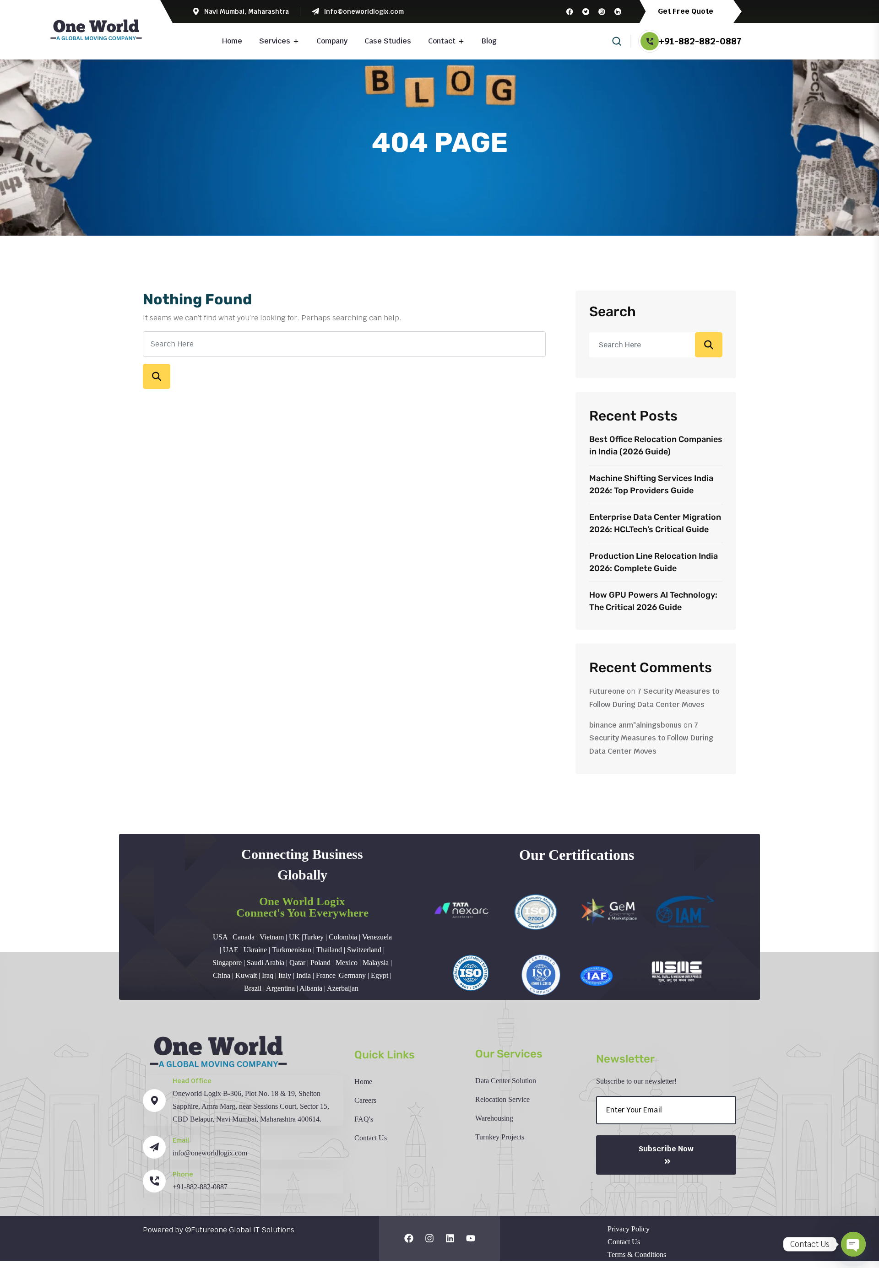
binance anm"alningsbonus (635, 725)
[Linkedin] (450, 1238)
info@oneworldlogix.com (210, 1153)
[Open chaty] (853, 1244)
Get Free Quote (686, 11)
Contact (442, 41)
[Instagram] (429, 1238)
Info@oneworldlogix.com (364, 11)
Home (232, 41)
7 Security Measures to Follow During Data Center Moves (651, 738)
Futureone (607, 691)
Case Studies (387, 41)
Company (331, 41)
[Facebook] (409, 1238)
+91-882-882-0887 (700, 41)
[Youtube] (470, 1238)
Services (274, 41)
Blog (489, 41)
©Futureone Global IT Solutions (239, 1230)
